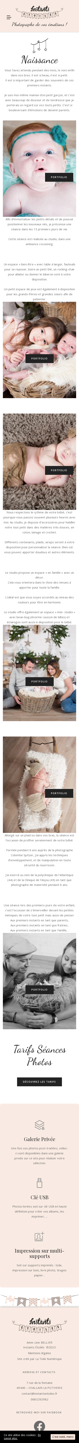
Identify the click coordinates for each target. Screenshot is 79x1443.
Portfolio (59, 177)
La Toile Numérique (48, 1359)
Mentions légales (39, 1353)
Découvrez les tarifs (39, 1081)
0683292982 (39, 1399)
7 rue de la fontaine (39, 1383)
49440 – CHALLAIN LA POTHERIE (39, 1388)
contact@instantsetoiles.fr (39, 1393)
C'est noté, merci (62, 1437)
